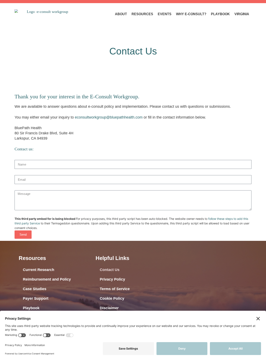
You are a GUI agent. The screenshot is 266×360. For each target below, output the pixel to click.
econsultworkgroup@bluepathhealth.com (109, 117)
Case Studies (34, 289)
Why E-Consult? (191, 14)
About (121, 14)
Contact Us (109, 270)
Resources (142, 14)
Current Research (38, 270)
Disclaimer (109, 308)
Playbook (220, 14)
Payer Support (35, 298)
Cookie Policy (112, 298)
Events (164, 14)
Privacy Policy (112, 279)
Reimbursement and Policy (47, 279)
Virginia (241, 14)
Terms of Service (115, 289)
